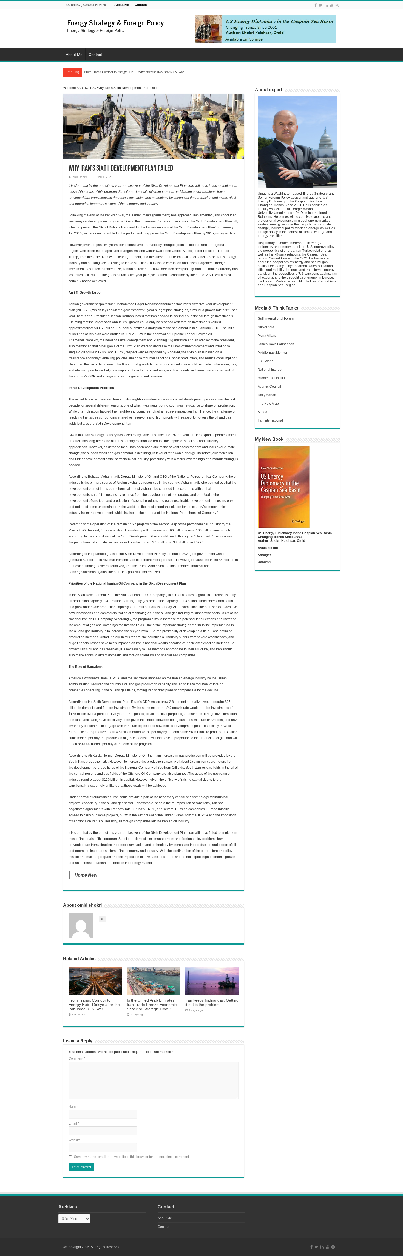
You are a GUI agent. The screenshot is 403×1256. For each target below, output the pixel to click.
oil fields (81, 399)
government (149, 221)
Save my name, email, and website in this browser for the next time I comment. (132, 1157)
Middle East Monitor (272, 352)
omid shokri (80, 176)
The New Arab (268, 403)
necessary (133, 649)
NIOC (171, 595)
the (102, 215)
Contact (141, 5)
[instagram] (337, 5)
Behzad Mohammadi (103, 477)
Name (74, 1107)
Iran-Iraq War (114, 215)
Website (75, 1140)
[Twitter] (320, 5)
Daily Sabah (267, 395)
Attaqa (262, 412)
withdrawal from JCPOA (102, 678)
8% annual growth (135, 364)
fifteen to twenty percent (212, 370)
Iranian (74, 304)
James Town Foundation (276, 344)
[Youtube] (332, 5)
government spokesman (98, 304)
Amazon (264, 562)
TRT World (266, 361)
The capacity (111, 530)
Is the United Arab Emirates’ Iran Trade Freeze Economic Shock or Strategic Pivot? (138, 72)
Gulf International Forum (276, 319)
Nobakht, (92, 340)
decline (212, 690)
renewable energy (181, 453)
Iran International (270, 420)
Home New (86, 875)
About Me (121, 5)
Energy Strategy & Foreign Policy (115, 22)
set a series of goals (191, 595)
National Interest (270, 369)
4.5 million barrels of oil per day (139, 732)
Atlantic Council (269, 386)
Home (71, 88)
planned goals (104, 554)
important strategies (176, 625)
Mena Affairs (267, 335)
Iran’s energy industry (100, 435)
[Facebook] (315, 5)
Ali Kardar (95, 755)
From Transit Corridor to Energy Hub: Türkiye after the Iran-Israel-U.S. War (94, 1004)
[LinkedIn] (326, 5)
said (94, 495)
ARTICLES (86, 88)
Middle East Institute (273, 378)
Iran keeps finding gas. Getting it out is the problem (212, 1002)
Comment (77, 1058)
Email (74, 1123)
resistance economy (85, 358)
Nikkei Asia (266, 327)
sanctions (88, 572)
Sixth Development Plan (214, 221)
